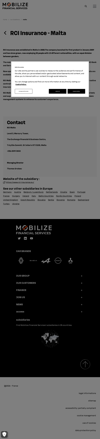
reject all (57, 91)
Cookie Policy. (20, 84)
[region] (50, 79)
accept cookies (76, 91)
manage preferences (23, 91)
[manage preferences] (4, 434)
